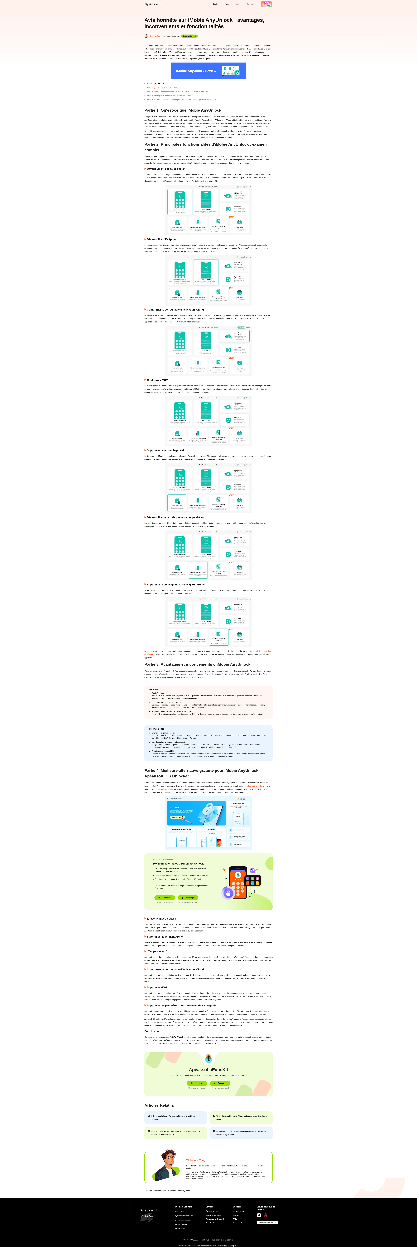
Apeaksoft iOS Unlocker (253, 786)
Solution (216, 4)
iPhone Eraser (180, 1228)
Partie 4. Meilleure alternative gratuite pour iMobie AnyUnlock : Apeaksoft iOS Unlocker (182, 100)
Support (238, 4)
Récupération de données (184, 1221)
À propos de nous (212, 1211)
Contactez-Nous (238, 1223)
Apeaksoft (148, 1191)
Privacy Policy (228, 1246)
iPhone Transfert (181, 1225)
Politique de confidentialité (215, 1219)
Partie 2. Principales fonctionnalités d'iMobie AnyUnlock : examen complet (177, 92)
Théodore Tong (155, 36)
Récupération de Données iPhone (184, 1216)
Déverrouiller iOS (189, 36)
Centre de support (239, 1211)
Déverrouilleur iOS (181, 1211)
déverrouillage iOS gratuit (231, 747)
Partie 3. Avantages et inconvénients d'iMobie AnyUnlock (170, 96)
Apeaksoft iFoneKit (208, 1069)
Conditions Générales (213, 1215)
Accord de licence (212, 1223)
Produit (227, 4)
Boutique (250, 4)
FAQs (235, 1219)
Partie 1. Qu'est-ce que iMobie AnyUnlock (163, 88)
